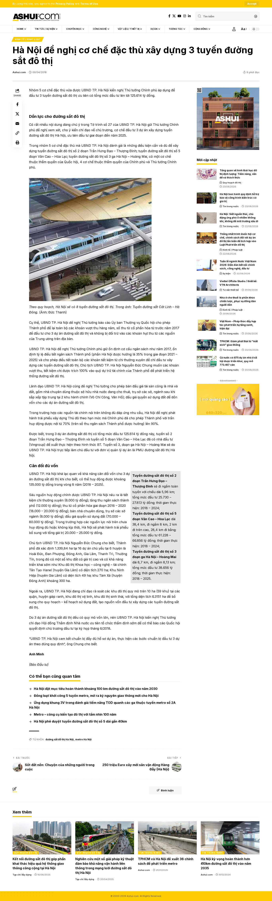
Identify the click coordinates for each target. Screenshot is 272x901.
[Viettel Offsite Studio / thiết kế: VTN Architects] (207, 285)
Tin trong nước (231, 206)
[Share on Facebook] (17, 104)
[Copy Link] (17, 133)
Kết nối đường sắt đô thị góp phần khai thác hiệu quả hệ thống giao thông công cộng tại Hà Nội (39, 863)
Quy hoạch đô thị (232, 182)
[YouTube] (179, 16)
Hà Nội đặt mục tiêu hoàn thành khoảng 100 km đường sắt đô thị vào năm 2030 (96, 689)
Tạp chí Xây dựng (22, 874)
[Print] (17, 142)
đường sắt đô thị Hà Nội (60, 739)
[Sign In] (234, 29)
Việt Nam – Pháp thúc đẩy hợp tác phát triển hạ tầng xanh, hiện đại (238, 325)
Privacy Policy (65, 3)
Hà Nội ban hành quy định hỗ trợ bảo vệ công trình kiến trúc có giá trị (239, 198)
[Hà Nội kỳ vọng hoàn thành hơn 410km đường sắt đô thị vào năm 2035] (230, 837)
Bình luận (167, 790)
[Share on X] (17, 113)
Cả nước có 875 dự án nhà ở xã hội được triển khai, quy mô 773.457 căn (238, 361)
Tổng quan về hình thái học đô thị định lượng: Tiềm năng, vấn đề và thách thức (238, 174)
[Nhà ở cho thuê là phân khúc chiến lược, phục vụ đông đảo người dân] (207, 301)
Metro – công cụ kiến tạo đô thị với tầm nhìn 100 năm (75, 714)
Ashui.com (19, 72)
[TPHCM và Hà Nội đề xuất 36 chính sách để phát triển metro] (167, 837)
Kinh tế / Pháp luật (27, 39)
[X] (174, 16)
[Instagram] (184, 16)
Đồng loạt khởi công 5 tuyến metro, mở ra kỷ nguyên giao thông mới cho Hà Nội (96, 696)
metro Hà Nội (83, 739)
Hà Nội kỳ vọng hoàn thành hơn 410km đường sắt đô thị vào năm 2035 (226, 863)
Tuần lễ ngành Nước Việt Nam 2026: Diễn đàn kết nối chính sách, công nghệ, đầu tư (238, 265)
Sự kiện (227, 273)
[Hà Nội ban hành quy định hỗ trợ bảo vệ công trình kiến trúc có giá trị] (207, 198)
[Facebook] (169, 16)
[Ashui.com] (36, 16)
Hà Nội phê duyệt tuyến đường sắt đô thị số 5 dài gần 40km (80, 721)
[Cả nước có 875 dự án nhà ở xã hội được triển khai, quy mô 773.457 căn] (207, 361)
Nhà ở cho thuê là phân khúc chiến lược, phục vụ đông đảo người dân (238, 301)
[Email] (17, 123)
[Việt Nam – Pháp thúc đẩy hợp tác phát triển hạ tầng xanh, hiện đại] (207, 325)
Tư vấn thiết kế (231, 290)
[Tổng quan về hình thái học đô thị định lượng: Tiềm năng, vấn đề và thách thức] (207, 174)
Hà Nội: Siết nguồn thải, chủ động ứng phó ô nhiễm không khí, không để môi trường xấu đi (239, 218)
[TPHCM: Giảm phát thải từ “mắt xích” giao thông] (207, 345)
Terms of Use (89, 3)
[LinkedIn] (189, 16)
